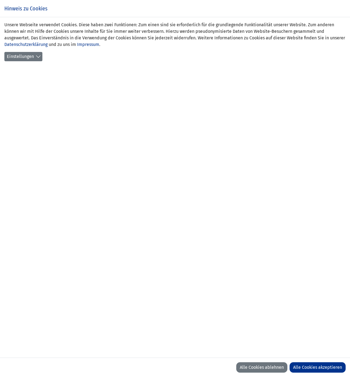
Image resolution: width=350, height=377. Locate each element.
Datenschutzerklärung (26, 44)
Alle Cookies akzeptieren (317, 367)
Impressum (88, 44)
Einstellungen (20, 56)
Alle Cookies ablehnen (262, 367)
